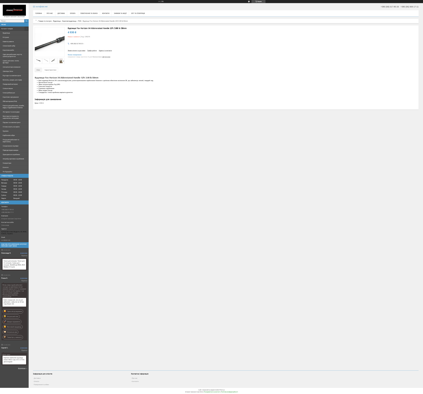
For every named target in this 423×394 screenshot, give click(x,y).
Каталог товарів (7, 29)
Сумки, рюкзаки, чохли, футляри (11, 62)
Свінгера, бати (8, 71)
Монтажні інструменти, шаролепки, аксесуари (11, 117)
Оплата (72, 13)
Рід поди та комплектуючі (12, 76)
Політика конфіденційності (229, 392)
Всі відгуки (21, 368)
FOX (79, 21)
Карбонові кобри (9, 135)
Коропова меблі (8, 50)
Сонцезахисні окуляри (10, 146)
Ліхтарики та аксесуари (11, 112)
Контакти (105, 13)
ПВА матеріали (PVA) (10, 101)
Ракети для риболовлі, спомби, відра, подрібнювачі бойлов (13, 107)
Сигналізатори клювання (11, 67)
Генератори (7, 163)
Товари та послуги (45, 21)
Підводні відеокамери (10, 150)
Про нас (50, 13)
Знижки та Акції (120, 13)
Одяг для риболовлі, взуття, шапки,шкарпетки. (12, 55)
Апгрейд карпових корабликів (13, 159)
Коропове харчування (11, 97)
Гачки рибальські (9, 93)
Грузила (5, 131)
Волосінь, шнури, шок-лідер (12, 80)
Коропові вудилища (69, 21)
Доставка (61, 13)
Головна (38, 13)
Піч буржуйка (7, 172)
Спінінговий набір (9, 46)
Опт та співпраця (138, 13)
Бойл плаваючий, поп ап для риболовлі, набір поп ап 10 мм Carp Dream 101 (14, 302)
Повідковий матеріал (10, 84)
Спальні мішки (8, 88)
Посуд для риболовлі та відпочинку (11, 141)
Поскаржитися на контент (212, 392)
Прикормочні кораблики (11, 154)
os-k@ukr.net (5, 240)
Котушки (6, 37)
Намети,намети (8, 41)
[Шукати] (26, 21)
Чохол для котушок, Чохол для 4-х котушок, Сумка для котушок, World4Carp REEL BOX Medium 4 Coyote (14, 264)
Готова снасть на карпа (11, 127)
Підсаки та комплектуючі (11, 122)
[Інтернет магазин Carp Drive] (14, 10)
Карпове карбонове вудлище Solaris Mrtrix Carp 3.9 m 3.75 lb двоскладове (14, 360)
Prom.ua (222, 390)
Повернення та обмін (89, 13)
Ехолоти (5, 167)
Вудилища (6, 33)
